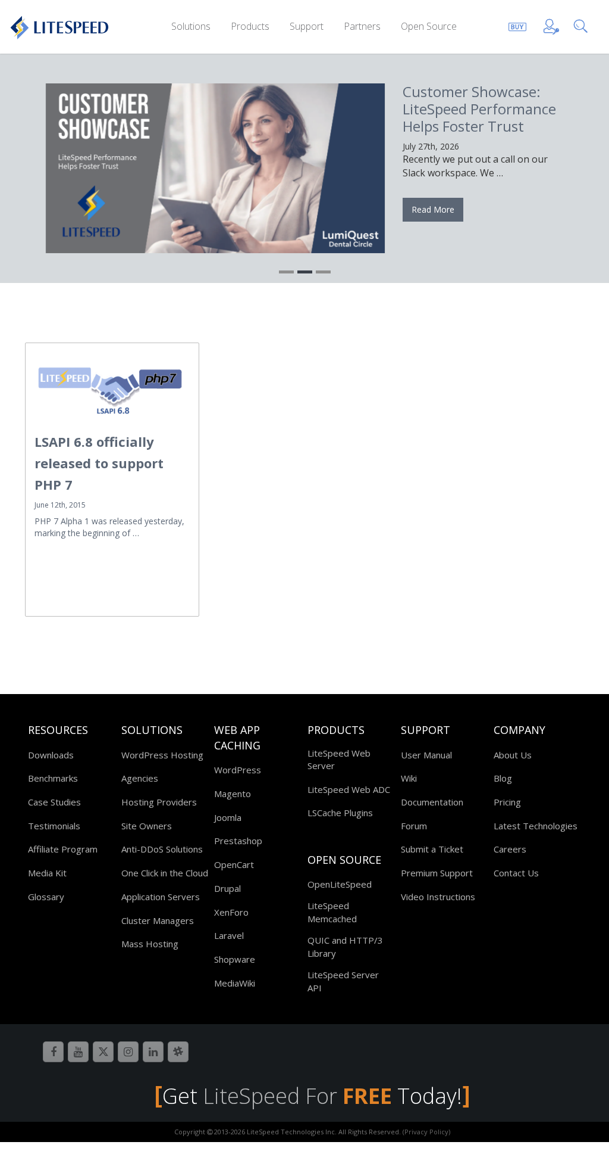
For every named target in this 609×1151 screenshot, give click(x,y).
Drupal (227, 888)
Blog (503, 778)
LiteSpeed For (297, 1095)
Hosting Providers (159, 802)
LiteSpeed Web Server (339, 759)
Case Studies (54, 802)
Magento (232, 794)
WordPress (237, 770)
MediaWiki (234, 983)
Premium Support (437, 873)
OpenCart (234, 864)
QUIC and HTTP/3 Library (345, 946)
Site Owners (146, 826)
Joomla (227, 817)
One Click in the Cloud (164, 873)
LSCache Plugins (340, 813)
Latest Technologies (535, 826)
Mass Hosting (149, 944)
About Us (513, 755)
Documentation (432, 802)
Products (250, 26)
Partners (362, 26)
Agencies (139, 778)
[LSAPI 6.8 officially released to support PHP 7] (112, 388)
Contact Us (516, 873)
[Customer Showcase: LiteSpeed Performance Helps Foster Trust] (215, 168)
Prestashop (238, 841)
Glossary (46, 897)
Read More (433, 209)
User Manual (426, 755)
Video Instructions (438, 897)
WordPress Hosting (162, 755)
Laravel (229, 935)
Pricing (507, 802)
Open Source (429, 26)
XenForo (231, 912)
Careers (510, 849)
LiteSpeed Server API (343, 981)
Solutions (191, 26)
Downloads (51, 755)
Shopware (234, 959)
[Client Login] (551, 24)
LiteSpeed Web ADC (348, 789)
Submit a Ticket (432, 849)
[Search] (583, 24)
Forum (414, 826)
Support (307, 26)
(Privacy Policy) (426, 1131)
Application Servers (160, 897)
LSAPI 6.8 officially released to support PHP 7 (99, 463)
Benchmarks (53, 778)
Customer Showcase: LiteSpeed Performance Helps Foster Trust (479, 109)
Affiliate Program (63, 849)
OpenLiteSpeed (339, 884)
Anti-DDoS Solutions (162, 849)
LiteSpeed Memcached (332, 912)
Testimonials (54, 826)
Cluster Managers (157, 920)
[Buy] (517, 24)
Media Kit (47, 873)
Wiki (409, 778)
